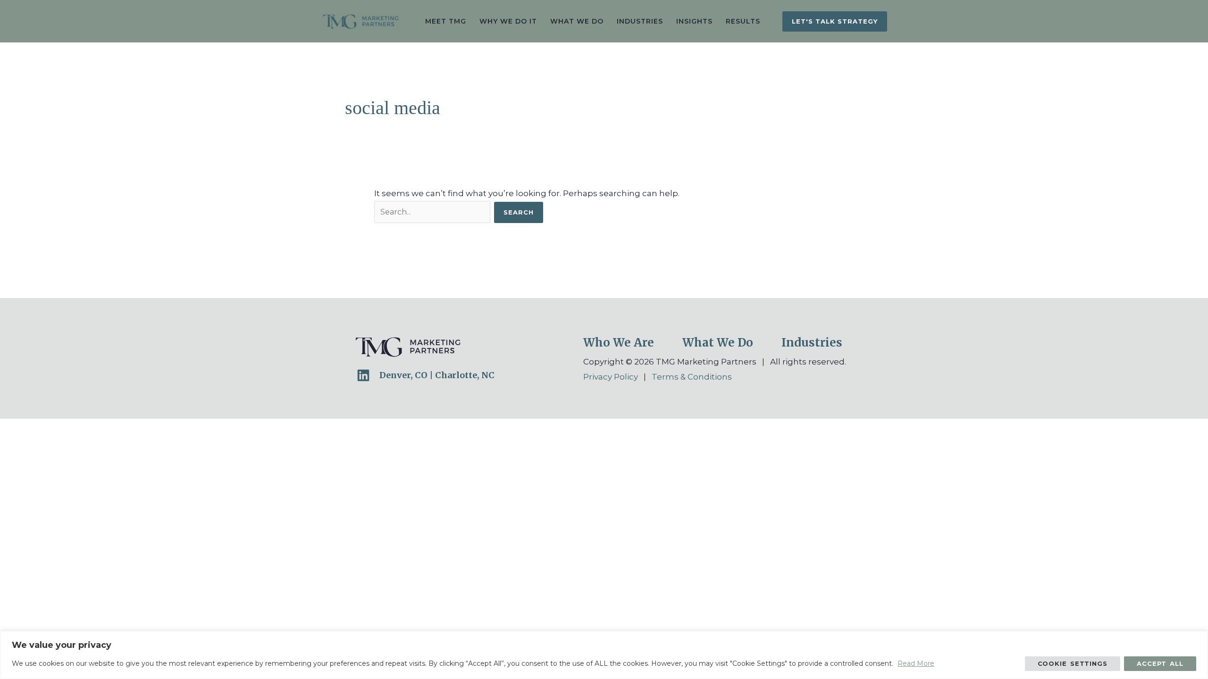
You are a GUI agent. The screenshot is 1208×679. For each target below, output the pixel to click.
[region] (604, 655)
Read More (916, 663)
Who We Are (618, 342)
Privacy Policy (610, 376)
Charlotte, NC (465, 375)
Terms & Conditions (692, 376)
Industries (811, 342)
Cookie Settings (1073, 663)
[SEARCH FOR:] (434, 211)
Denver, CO (403, 375)
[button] (834, 21)
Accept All (1160, 663)
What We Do (717, 342)
